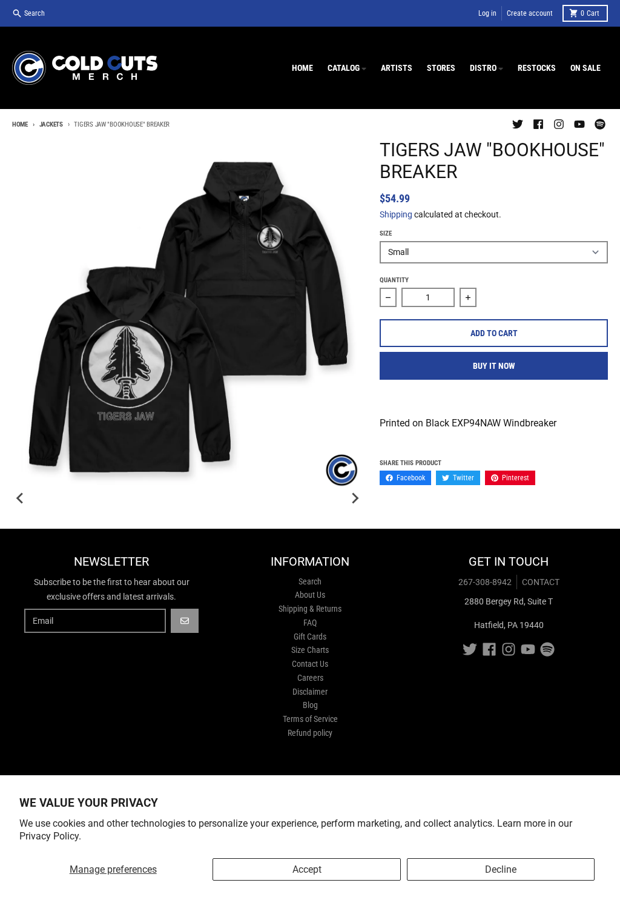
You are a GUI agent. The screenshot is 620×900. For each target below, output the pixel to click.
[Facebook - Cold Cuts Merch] (538, 124)
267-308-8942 (485, 582)
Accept (307, 869)
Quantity (394, 280)
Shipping (396, 214)
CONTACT (540, 582)
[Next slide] (354, 498)
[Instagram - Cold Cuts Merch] (559, 124)
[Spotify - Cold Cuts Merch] (600, 124)
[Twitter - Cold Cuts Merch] (518, 124)
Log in (487, 13)
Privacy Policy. (50, 836)
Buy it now (494, 366)
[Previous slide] (20, 498)
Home (20, 124)
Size (386, 233)
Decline (500, 869)
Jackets (51, 124)
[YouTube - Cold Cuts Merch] (579, 124)
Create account (530, 13)
